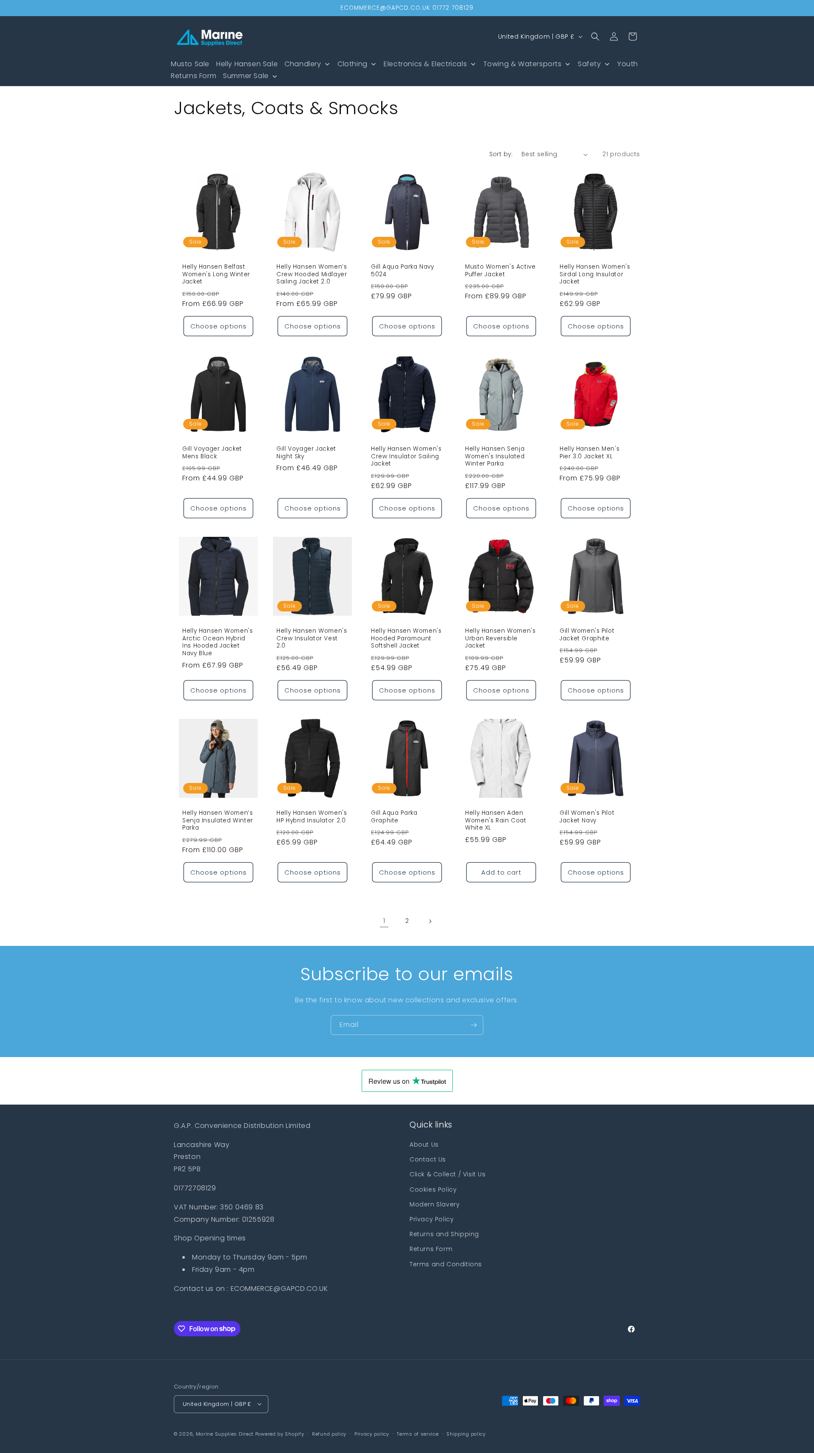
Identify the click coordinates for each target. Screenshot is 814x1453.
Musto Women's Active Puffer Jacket (500, 270)
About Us (424, 1144)
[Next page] (430, 921)
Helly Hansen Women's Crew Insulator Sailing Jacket (406, 457)
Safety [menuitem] (589, 64)
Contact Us (428, 1160)
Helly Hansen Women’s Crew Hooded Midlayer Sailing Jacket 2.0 (311, 274)
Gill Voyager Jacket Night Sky (306, 453)
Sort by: (501, 154)
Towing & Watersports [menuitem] (522, 64)
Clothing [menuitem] (352, 64)
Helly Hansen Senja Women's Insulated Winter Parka (495, 457)
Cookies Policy (433, 1189)
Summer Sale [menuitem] (246, 76)
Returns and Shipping (444, 1234)
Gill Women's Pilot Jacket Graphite (587, 635)
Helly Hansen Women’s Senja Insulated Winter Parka (217, 821)
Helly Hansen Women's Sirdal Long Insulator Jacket (595, 274)
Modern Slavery (435, 1204)
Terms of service (417, 1433)
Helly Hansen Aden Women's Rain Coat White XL (496, 821)
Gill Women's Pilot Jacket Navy (587, 817)
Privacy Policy (432, 1219)
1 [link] (384, 921)
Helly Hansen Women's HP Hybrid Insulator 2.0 (311, 817)
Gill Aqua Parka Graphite (394, 817)
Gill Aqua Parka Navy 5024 (402, 270)
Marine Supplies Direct (225, 1433)
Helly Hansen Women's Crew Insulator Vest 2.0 (311, 639)
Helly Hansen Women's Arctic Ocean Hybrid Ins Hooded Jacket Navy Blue (217, 642)
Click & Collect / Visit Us (448, 1174)
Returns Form (431, 1249)
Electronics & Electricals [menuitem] (425, 64)
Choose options (218, 326)
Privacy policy (371, 1433)
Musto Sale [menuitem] (190, 64)
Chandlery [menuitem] (302, 64)
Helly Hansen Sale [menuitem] (247, 64)
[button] (595, 36)
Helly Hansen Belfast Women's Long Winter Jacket (216, 274)
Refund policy (329, 1433)
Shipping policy (466, 1433)
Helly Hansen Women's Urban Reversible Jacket (500, 639)
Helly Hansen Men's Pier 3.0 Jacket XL (589, 453)
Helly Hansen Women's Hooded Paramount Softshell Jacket (406, 639)
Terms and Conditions (446, 1264)
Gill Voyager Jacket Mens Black (212, 453)
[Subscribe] (473, 1025)
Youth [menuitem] (627, 64)
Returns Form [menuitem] (193, 76)
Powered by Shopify (279, 1433)
